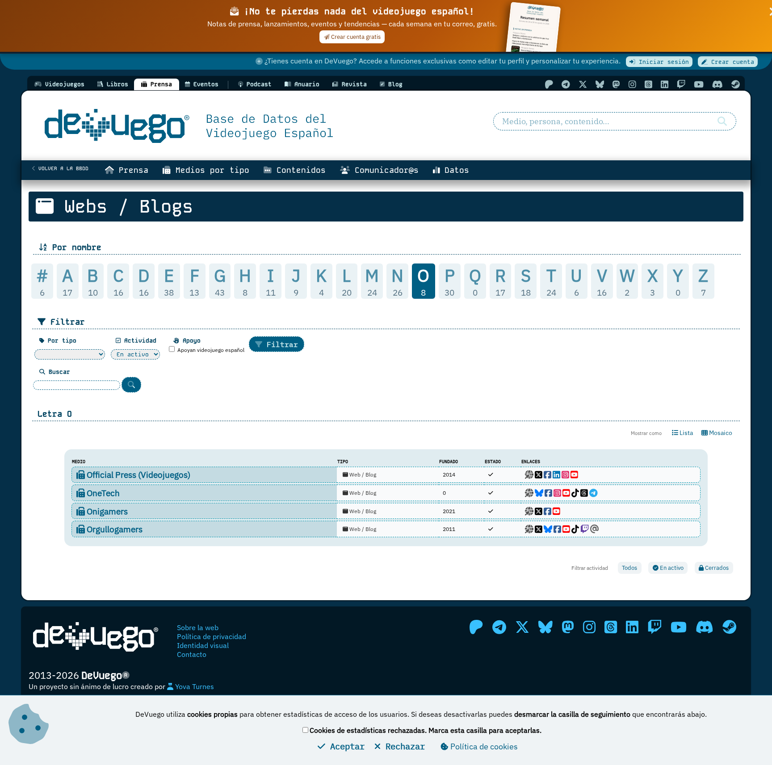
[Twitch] (584, 529)
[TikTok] (575, 492)
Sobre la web (197, 627)
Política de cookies (483, 746)
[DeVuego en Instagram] (632, 84)
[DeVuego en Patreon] (549, 84)
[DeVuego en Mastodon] (616, 84)
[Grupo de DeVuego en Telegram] (566, 84)
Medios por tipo (210, 170)
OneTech (102, 492)
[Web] (529, 474)
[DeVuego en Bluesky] (600, 84)
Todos (629, 568)
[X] (538, 474)
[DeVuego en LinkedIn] (664, 84)
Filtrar (280, 344)
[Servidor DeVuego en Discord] (717, 84)
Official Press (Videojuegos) (137, 474)
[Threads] (584, 492)
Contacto (191, 654)
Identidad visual (203, 645)
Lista (685, 433)
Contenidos (299, 170)
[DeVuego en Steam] (735, 84)
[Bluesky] (539, 492)
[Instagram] (565, 474)
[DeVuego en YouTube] (698, 84)
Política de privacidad (211, 636)
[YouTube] (574, 474)
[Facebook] (547, 474)
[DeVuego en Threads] (648, 84)
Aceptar (345, 746)
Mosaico (720, 433)
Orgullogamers (114, 529)
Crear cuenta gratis (355, 37)
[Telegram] (593, 492)
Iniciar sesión (662, 62)
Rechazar (403, 746)
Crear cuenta (731, 62)
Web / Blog (362, 474)
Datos (454, 170)
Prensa (131, 170)
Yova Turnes (193, 686)
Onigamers (106, 511)
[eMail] (594, 529)
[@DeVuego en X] (583, 84)
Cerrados (716, 568)
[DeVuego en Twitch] (681, 84)
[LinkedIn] (556, 474)
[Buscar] (722, 121)
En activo (671, 568)
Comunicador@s (384, 170)
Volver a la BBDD (61, 168)
